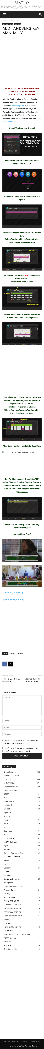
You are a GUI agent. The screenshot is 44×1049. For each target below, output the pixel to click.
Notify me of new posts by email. (17, 751)
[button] (40, 14)
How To (20, 653)
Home (4, 20)
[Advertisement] (22, 62)
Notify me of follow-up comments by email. (21, 748)
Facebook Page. (9, 122)
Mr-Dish (7, 1042)
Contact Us (24, 1042)
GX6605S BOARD (15, 20)
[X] (10, 664)
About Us (15, 1042)
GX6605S (12, 653)
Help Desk (18, 24)
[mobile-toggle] (4, 14)
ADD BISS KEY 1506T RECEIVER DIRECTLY (33, 680)
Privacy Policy (35, 1042)
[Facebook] (4, 664)
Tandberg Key (18, 106)
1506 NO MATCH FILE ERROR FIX (11, 680)
